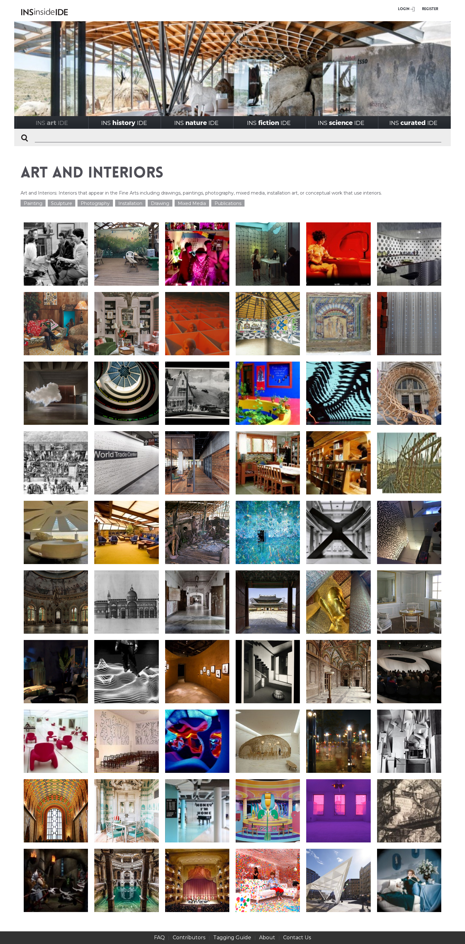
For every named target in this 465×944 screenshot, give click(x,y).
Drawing (160, 203)
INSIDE (52, 123)
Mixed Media (192, 203)
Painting (33, 203)
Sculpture (61, 203)
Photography (95, 203)
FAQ (159, 938)
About (267, 938)
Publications (227, 203)
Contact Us (297, 938)
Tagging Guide (232, 938)
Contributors (189, 938)
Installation (130, 203)
